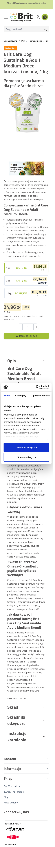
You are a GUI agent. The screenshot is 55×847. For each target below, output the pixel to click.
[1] (36, 327)
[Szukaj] (45, 29)
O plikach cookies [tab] (40, 395)
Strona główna (10, 40)
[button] (26, 759)
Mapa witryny (11, 802)
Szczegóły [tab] (20, 395)
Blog (6, 797)
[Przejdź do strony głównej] (21, 17)
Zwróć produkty (12, 786)
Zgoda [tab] (7, 395)
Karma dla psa (35, 40)
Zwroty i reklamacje (14, 791)
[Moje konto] (37, 17)
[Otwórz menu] (6, 17)
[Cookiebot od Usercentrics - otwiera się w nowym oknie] (37, 387)
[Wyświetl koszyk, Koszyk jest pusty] (44, 17)
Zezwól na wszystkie (26, 447)
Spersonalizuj (24, 457)
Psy (23, 40)
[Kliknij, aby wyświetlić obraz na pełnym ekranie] (26, 117)
